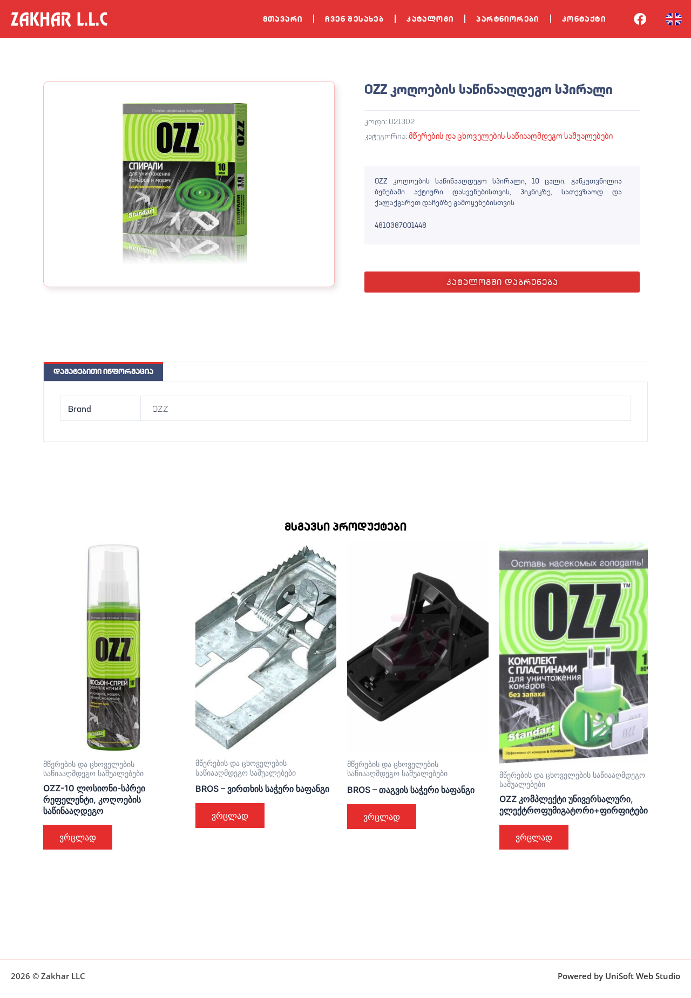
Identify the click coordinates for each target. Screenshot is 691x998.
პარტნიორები (507, 19)
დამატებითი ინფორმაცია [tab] (103, 371)
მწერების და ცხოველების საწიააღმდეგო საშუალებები (511, 136)
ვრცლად (77, 837)
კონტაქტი (584, 19)
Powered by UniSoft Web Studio (619, 975)
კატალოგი (430, 19)
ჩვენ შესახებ (354, 19)
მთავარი (283, 19)
